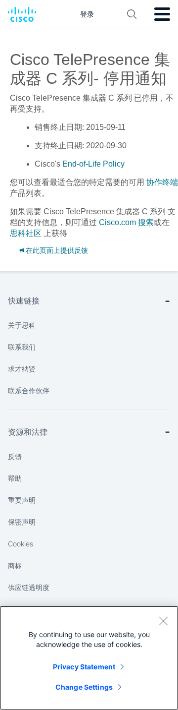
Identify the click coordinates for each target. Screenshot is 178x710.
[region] (89, 658)
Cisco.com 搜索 (126, 222)
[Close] (163, 621)
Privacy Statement (84, 666)
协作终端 (162, 182)
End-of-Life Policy (93, 164)
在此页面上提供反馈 (57, 250)
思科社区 (26, 233)
